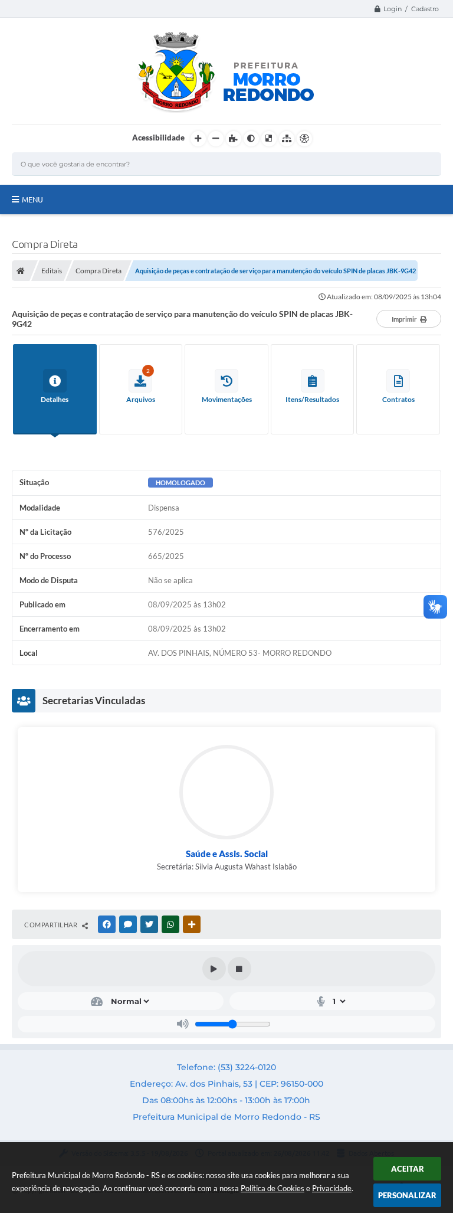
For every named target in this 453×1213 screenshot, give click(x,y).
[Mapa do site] (286, 138)
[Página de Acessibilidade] (304, 138)
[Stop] (239, 968)
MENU (32, 199)
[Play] (214, 968)
